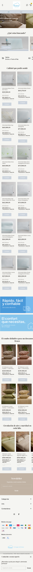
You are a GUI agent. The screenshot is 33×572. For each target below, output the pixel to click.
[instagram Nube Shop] (14, 514)
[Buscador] (27, 5)
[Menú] (2, 5)
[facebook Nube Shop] (19, 514)
